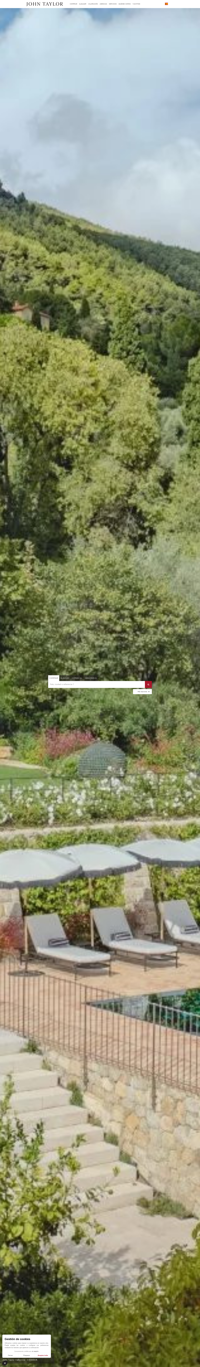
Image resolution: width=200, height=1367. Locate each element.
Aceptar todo (43, 1355)
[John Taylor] (44, 4)
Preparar (26, 1355)
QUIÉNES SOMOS (125, 4)
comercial (77, 678)
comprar (53, 678)
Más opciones (142, 691)
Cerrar (10, 1355)
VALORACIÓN (93, 4)
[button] (5, 1363)
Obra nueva (91, 678)
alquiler (65, 678)
